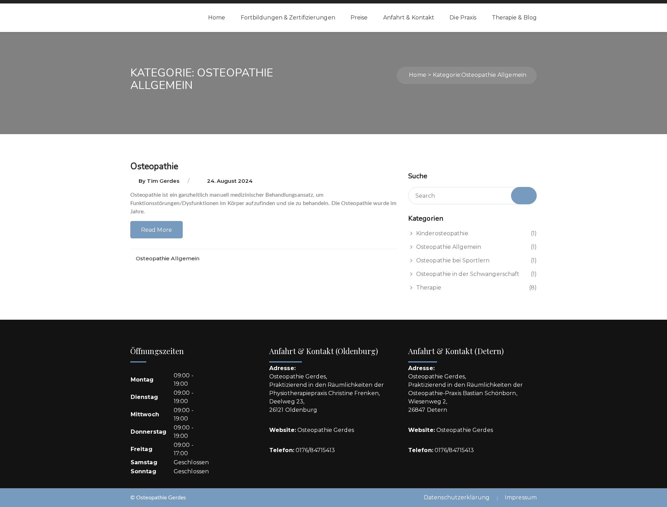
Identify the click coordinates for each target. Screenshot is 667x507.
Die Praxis (463, 17)
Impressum (521, 497)
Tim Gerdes (163, 181)
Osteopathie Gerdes (325, 430)
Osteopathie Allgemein (167, 258)
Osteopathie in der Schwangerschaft (467, 274)
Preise (359, 17)
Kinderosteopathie (442, 233)
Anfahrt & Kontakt (409, 17)
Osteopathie (154, 166)
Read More (156, 230)
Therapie (428, 287)
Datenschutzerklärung (456, 497)
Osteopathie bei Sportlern (453, 260)
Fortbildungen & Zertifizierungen (288, 17)
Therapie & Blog (514, 17)
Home (216, 17)
